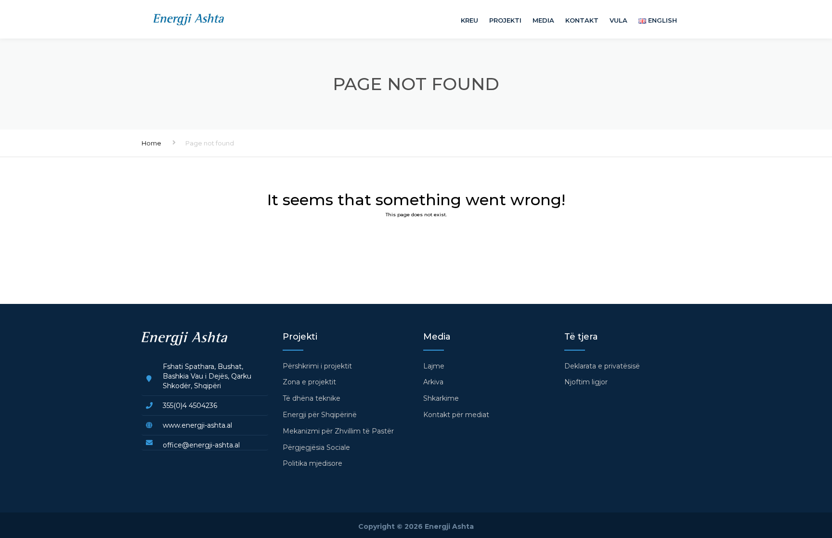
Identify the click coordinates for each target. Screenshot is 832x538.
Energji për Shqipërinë (320, 414)
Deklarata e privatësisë (602, 366)
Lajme (433, 366)
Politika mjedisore (312, 463)
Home (151, 143)
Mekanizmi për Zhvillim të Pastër (338, 431)
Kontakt (581, 20)
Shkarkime (441, 398)
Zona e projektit (309, 382)
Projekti (505, 20)
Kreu (469, 20)
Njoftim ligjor (586, 382)
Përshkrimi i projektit (317, 366)
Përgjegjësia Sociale (316, 447)
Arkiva (433, 382)
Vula (618, 20)
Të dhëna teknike (311, 398)
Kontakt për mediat (456, 414)
